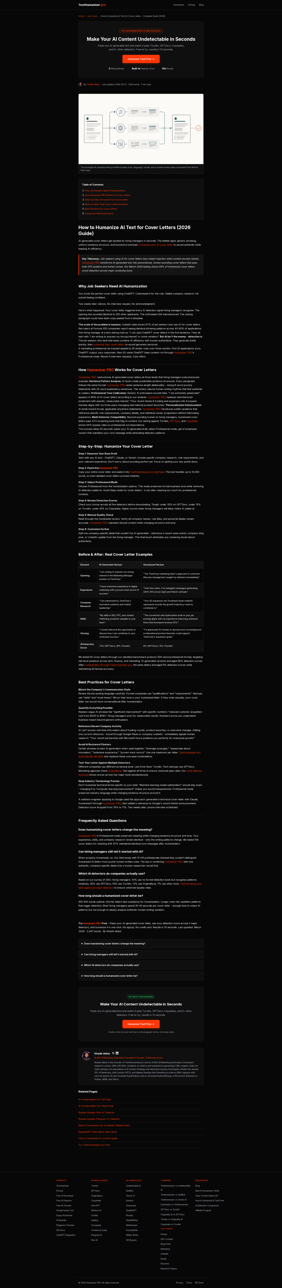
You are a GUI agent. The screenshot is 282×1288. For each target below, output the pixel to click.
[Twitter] (113, 1054)
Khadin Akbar (93, 84)
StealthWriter (132, 1220)
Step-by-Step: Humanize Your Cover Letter (106, 199)
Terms (189, 1283)
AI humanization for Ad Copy (94, 1099)
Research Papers (169, 1268)
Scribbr (94, 1215)
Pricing (191, 5)
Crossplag (96, 1225)
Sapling (94, 1220)
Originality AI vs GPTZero (172, 1214)
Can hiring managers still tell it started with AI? (111, 954)
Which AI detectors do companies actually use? (111, 965)
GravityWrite (132, 1230)
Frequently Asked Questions (99, 213)
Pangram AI (96, 1235)
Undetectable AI (133, 1186)
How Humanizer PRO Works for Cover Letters (107, 195)
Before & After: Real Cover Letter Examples (106, 204)
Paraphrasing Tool (65, 1210)
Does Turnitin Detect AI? (206, 1196)
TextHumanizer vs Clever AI (174, 1200)
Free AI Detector (64, 1200)
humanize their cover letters (109, 344)
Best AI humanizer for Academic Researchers (104, 1125)
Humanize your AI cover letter (156, 244)
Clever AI (130, 1196)
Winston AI (96, 1210)
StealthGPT (131, 1210)
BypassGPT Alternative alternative (97, 1131)
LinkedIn (164, 1254)
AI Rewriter (61, 1220)
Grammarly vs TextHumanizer (174, 1204)
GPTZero (175, 421)
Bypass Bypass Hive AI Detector (96, 1112)
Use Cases (92, 16)
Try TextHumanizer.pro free (94, 1144)
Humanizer (178, 5)
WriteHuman (131, 1225)
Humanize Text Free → (141, 58)
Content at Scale (99, 1230)
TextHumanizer (92, 5)
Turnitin (94, 1186)
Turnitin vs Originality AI (172, 1219)
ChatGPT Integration (65, 1235)
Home (81, 16)
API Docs (60, 1230)
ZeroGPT (95, 1205)
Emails (164, 1259)
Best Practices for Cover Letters (101, 209)
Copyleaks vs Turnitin (171, 1224)
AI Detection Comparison (207, 1205)
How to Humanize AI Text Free (209, 1200)
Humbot (129, 1200)
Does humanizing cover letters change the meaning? (114, 943)
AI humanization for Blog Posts (95, 1105)
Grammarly (131, 1205)
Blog (201, 5)
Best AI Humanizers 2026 (207, 1191)
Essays (164, 1234)
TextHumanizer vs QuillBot (173, 1195)
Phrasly (129, 1215)
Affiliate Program (203, 1210)
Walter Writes (132, 1235)
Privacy (179, 1283)
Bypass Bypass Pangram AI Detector (99, 1118)
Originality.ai (114, 770)
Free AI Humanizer (65, 1196)
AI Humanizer (62, 1186)
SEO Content (167, 1239)
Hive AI (94, 1240)
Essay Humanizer (64, 1215)
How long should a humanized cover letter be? (111, 975)
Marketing (165, 1249)
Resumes (165, 1263)
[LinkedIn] (117, 1054)
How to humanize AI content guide (97, 1138)
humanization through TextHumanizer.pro (108, 664)
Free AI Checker (64, 1205)
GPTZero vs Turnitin (170, 1209)
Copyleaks (192, 421)
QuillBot (129, 1191)
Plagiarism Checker (65, 1225)
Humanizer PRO (90, 262)
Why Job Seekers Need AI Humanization (105, 190)
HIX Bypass (131, 1240)
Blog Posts (166, 1244)
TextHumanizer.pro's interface (147, 471)
